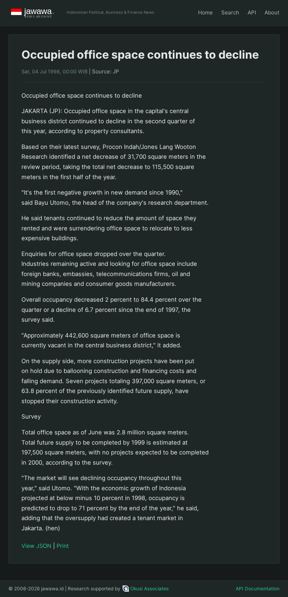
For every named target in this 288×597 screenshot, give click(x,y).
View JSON (36, 545)
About (272, 12)
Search (230, 12)
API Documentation (258, 588)
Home (205, 12)
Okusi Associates (149, 588)
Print (63, 545)
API (252, 12)
